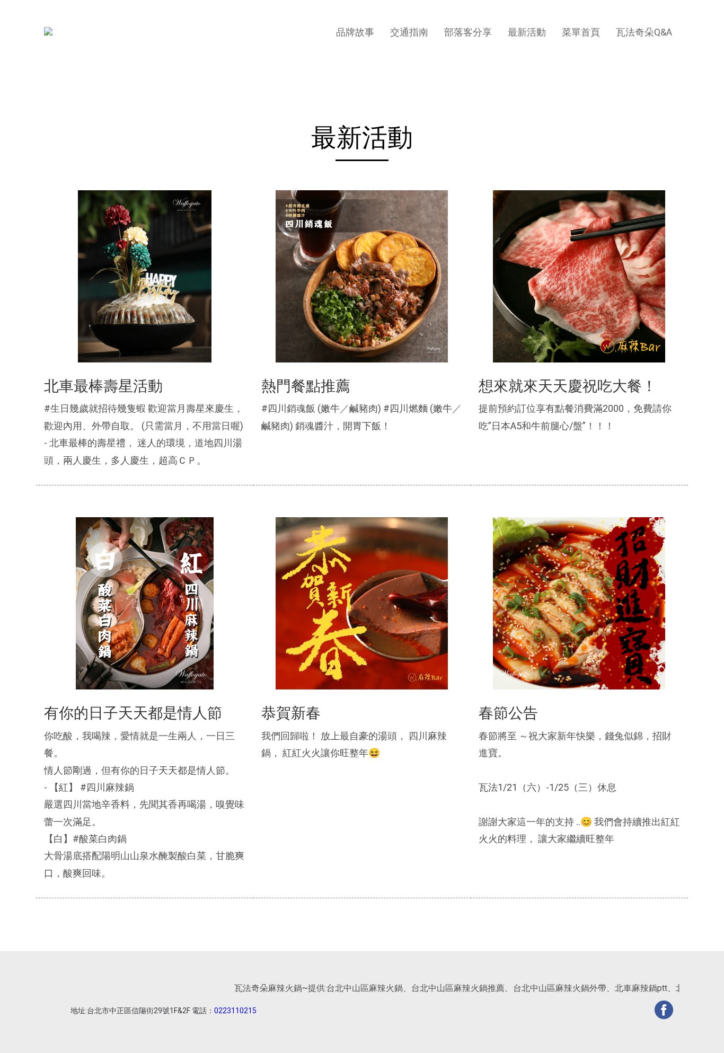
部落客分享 (468, 32)
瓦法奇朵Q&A (644, 32)
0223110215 (235, 1010)
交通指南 (409, 32)
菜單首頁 (581, 32)
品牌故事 (355, 32)
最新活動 (527, 32)
